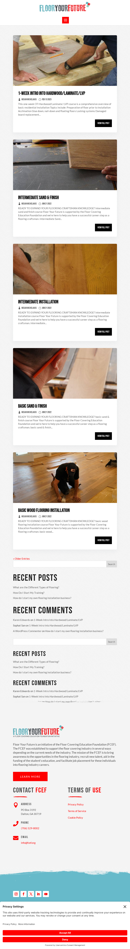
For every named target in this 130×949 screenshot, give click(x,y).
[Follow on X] (31, 894)
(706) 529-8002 (30, 828)
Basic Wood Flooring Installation (44, 510)
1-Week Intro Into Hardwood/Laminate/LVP (51, 93)
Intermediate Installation (38, 302)
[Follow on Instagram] (16, 894)
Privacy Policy (76, 804)
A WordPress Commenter (27, 630)
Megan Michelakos (29, 99)
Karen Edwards (21, 619)
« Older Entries (21, 558)
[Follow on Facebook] (23, 894)
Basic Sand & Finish (32, 406)
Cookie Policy (75, 817)
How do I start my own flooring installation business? (42, 597)
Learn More (30, 776)
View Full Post (103, 123)
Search (111, 564)
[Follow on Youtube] (46, 894)
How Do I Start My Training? (28, 592)
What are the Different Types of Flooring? (36, 587)
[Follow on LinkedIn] (38, 894)
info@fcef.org (28, 842)
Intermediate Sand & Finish (38, 197)
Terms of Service (77, 811)
